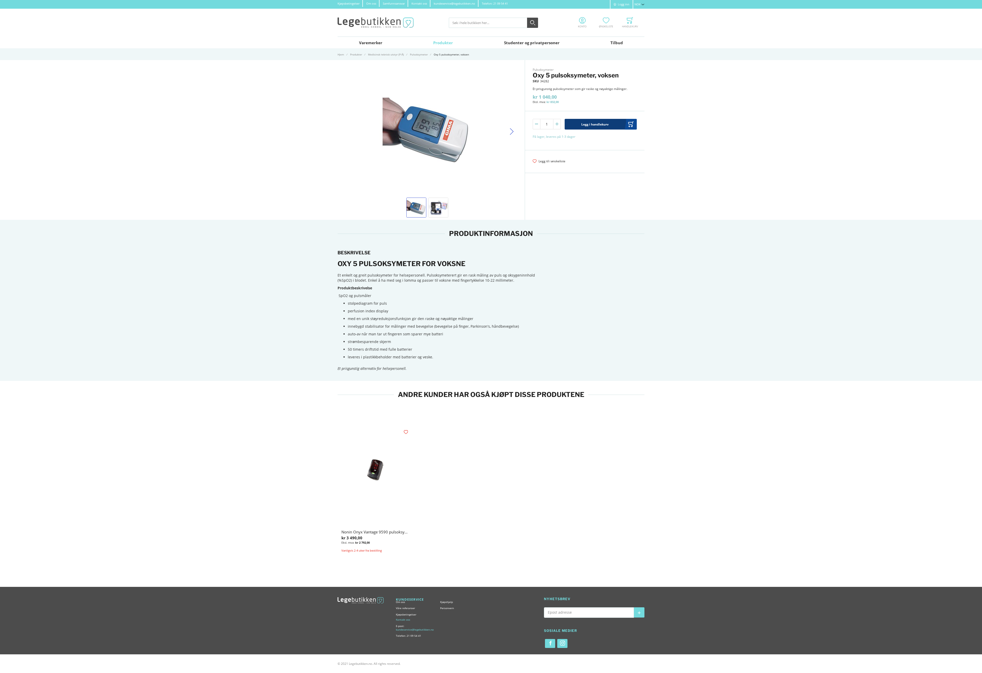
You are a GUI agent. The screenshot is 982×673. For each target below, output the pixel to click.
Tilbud (616, 42)
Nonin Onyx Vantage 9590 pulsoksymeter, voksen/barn (390, 531)
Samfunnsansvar (394, 3)
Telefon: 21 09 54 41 (495, 3)
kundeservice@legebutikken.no (454, 3)
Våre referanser (405, 608)
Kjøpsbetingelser (349, 3)
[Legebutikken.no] (376, 23)
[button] (639, 4)
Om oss (371, 3)
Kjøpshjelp (446, 602)
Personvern (447, 608)
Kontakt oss (419, 3)
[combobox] (493, 23)
